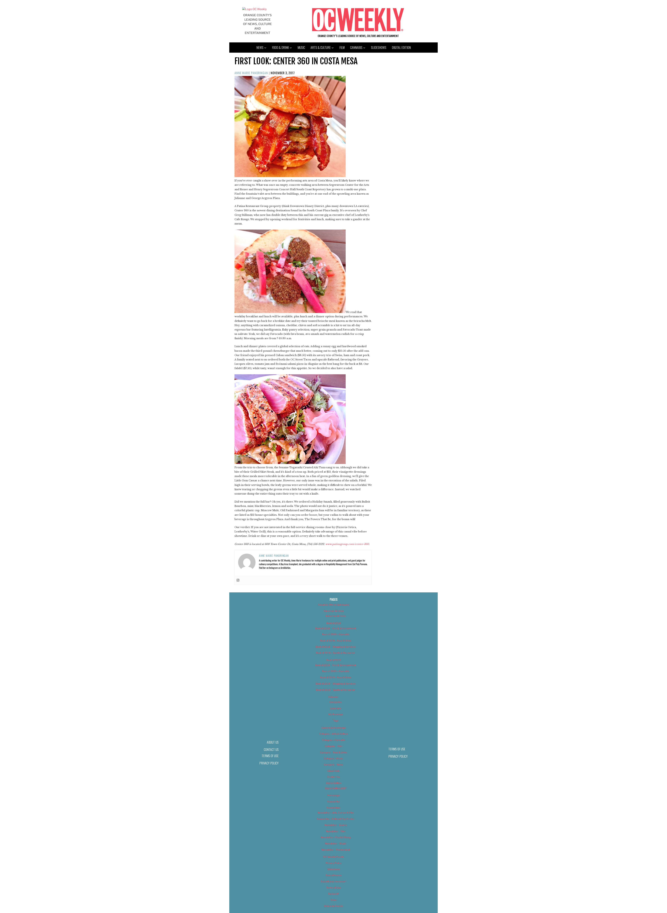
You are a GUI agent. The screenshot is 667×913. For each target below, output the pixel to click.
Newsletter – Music (335, 843)
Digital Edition (401, 47)
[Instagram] (238, 580)
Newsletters (333, 807)
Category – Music (333, 758)
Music (301, 47)
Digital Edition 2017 (335, 788)
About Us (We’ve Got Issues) (333, 604)
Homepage (333, 795)
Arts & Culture (321, 47)
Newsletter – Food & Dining (336, 837)
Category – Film (333, 746)
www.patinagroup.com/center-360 (347, 544)
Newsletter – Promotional (335, 849)
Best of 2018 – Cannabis (335, 634)
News (259, 47)
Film (342, 47)
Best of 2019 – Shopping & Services (336, 683)
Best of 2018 (333, 623)
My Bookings (335, 714)
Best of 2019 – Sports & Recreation (335, 689)
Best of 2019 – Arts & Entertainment (335, 665)
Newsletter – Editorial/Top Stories (335, 818)
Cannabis (356, 47)
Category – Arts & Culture (333, 733)
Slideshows (378, 47)
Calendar (333, 696)
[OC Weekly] (254, 9)
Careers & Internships (334, 727)
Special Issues (333, 875)
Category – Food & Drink (333, 752)
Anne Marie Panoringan (251, 73)
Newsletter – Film (335, 831)
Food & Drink (280, 47)
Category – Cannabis (333, 740)
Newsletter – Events (335, 825)
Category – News (333, 764)
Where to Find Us (333, 905)
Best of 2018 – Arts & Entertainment (335, 628)
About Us (273, 742)
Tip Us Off (333, 893)
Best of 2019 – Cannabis (335, 671)
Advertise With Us (333, 610)
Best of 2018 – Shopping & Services (336, 646)
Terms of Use (270, 755)
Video (333, 899)
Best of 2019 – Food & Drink (335, 677)
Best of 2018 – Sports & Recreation (335, 652)
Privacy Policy (269, 763)
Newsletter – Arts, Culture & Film (336, 812)
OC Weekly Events (333, 856)
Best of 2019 (333, 660)
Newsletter (333, 801)
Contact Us (271, 749)
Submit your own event (333, 881)
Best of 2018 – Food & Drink (335, 640)
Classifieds (333, 770)
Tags (335, 720)
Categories (336, 701)
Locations (335, 708)
